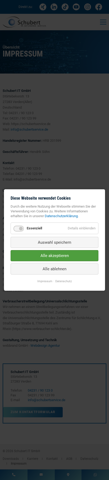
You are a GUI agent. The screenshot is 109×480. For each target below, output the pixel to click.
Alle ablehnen (54, 269)
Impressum (44, 281)
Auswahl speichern (54, 242)
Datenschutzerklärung (61, 216)
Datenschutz (63, 281)
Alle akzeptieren (54, 255)
